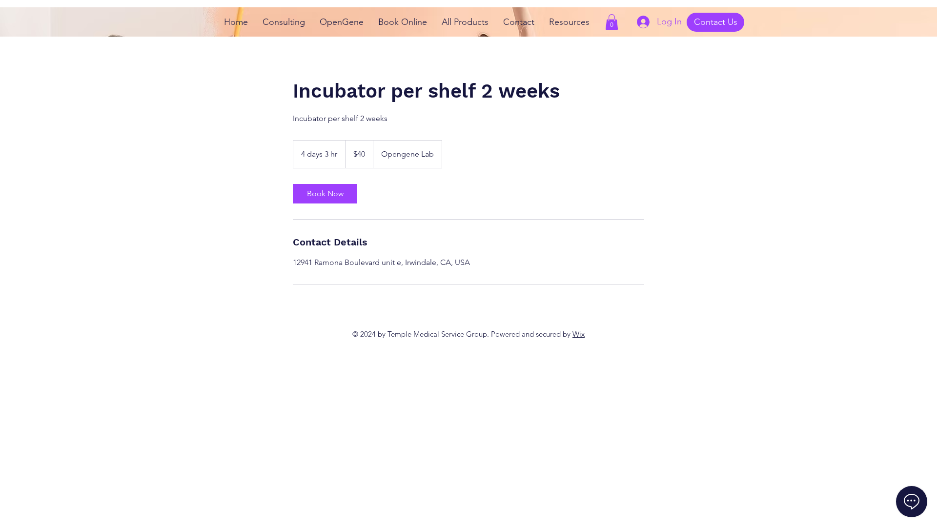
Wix (578, 334)
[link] (325, 193)
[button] (611, 22)
